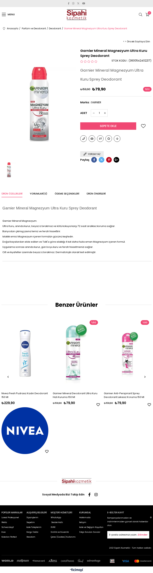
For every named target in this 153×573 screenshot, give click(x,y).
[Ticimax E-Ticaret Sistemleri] (76, 570)
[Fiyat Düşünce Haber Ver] (117, 138)
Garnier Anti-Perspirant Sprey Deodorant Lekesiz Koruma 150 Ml (124, 395)
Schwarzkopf (7, 527)
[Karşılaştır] (100, 138)
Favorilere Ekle (47, 451)
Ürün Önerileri (96, 193)
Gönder (143, 534)
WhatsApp (56, 517)
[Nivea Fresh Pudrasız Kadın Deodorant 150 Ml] (25, 353)
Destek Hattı (57, 522)
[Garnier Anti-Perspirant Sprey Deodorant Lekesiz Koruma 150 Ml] (127, 353)
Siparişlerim (32, 517)
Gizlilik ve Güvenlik (60, 532)
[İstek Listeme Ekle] (92, 138)
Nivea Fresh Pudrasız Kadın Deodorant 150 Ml (24, 395)
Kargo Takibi (32, 532)
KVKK (53, 527)
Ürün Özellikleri (11, 193)
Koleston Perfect (9, 537)
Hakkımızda (84, 517)
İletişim (82, 522)
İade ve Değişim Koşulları (91, 527)
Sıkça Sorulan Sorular (89, 532)
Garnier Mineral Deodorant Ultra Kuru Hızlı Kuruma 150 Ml (75, 395)
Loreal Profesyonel (10, 517)
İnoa (3, 532)
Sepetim (30, 522)
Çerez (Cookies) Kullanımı (63, 537)
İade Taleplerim (33, 527)
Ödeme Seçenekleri (67, 193)
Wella (4, 522)
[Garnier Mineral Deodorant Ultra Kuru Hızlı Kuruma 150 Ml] (76, 353)
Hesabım (30, 537)
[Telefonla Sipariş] (83, 138)
